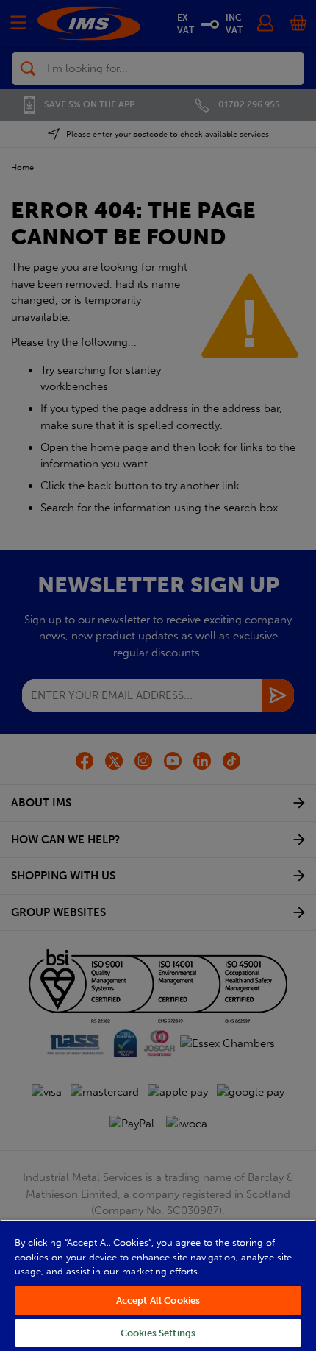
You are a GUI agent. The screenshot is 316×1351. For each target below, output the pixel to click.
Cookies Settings (158, 1332)
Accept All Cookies (158, 1300)
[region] (158, 1285)
